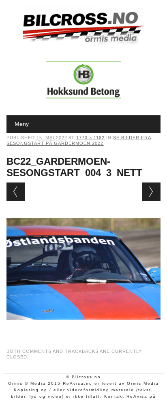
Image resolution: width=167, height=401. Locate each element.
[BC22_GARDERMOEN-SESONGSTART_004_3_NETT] (83, 327)
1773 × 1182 (90, 137)
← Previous (15, 191)
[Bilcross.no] (83, 42)
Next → (151, 191)
